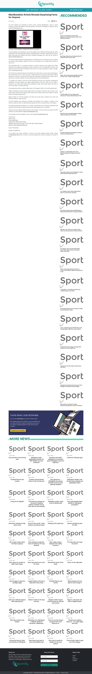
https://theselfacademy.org (15, 56)
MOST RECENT (34, 10)
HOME (27, 10)
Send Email (15, 120)
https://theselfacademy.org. (41, 114)
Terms (57, 672)
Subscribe (49, 665)
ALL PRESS (42, 10)
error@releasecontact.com (15, 135)
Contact (75, 660)
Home (74, 655)
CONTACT (49, 10)
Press (74, 657)
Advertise (75, 659)
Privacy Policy (64, 672)
